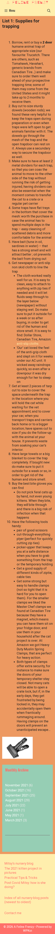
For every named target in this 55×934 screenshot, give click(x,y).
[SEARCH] (49, 10)
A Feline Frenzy (27, 2)
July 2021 (12, 805)
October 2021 (15, 790)
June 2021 (12, 810)
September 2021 (17, 795)
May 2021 (12, 815)
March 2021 (13, 820)
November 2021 (16, 785)
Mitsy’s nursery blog (18, 863)
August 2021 (14, 800)
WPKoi (27, 930)
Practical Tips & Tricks (20, 878)
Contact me (12, 913)
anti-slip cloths (27, 343)
